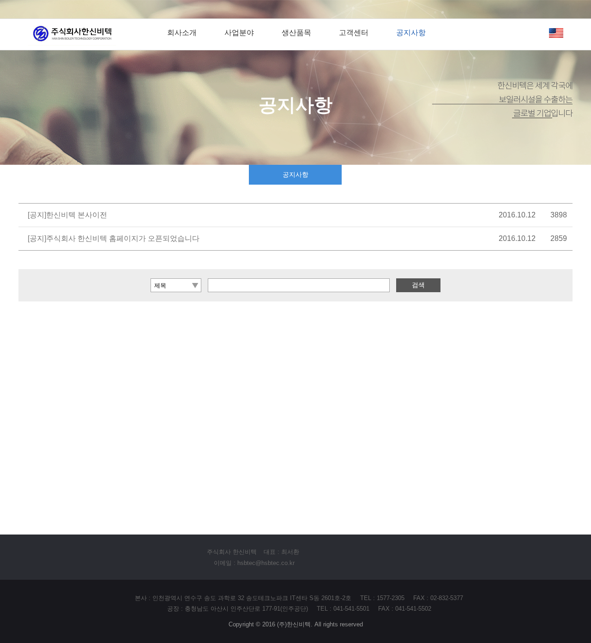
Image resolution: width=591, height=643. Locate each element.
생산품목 (296, 32)
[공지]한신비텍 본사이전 (67, 215)
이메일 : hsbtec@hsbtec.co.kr (254, 562)
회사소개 (182, 32)
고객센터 (353, 32)
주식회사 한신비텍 (232, 551)
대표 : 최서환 (281, 551)
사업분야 (239, 32)
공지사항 (411, 32)
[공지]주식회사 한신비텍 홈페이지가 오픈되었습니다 (113, 238)
